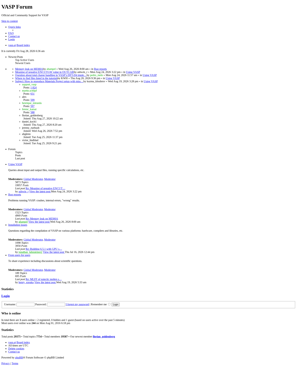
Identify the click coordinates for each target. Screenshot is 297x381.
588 (32, 112)
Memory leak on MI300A (29, 68)
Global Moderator (33, 179)
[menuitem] (11, 33)
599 (32, 99)
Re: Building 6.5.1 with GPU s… (44, 248)
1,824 (33, 87)
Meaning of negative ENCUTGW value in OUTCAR (44, 72)
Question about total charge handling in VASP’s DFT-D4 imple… (51, 75)
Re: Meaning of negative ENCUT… (45, 188)
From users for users (19, 255)
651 (32, 93)
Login (5, 296)
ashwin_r (24, 191)
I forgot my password (77, 304)
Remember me (99, 304)
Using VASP (133, 72)
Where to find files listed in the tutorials (36, 78)
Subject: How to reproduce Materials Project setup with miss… (49, 81)
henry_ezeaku (26, 282)
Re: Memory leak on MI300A (42, 218)
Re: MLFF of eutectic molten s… (44, 279)
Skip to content (9, 21)
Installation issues (17, 224)
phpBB (19, 357)
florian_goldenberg (104, 336)
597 (32, 106)
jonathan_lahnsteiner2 (30, 252)
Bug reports (100, 68)
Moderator (50, 179)
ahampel (23, 221)
